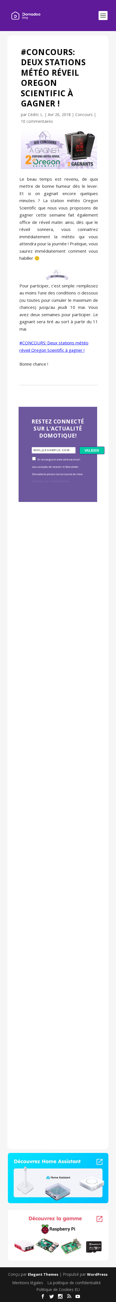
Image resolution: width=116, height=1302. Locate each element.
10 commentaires (37, 121)
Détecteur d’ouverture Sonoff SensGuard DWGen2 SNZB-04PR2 (57, 901)
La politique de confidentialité (74, 1282)
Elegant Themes (43, 1274)
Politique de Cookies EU (58, 1289)
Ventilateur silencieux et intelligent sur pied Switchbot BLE (56, 1058)
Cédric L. (35, 114)
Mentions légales (27, 1282)
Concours (84, 114)
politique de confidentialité (50, 481)
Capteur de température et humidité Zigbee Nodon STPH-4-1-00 (57, 747)
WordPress (97, 1274)
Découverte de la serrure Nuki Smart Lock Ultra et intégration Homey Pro (57, 592)
